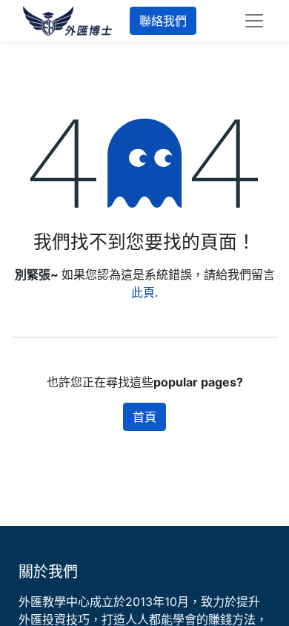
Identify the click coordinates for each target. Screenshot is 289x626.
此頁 (143, 292)
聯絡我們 (163, 20)
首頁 (144, 416)
